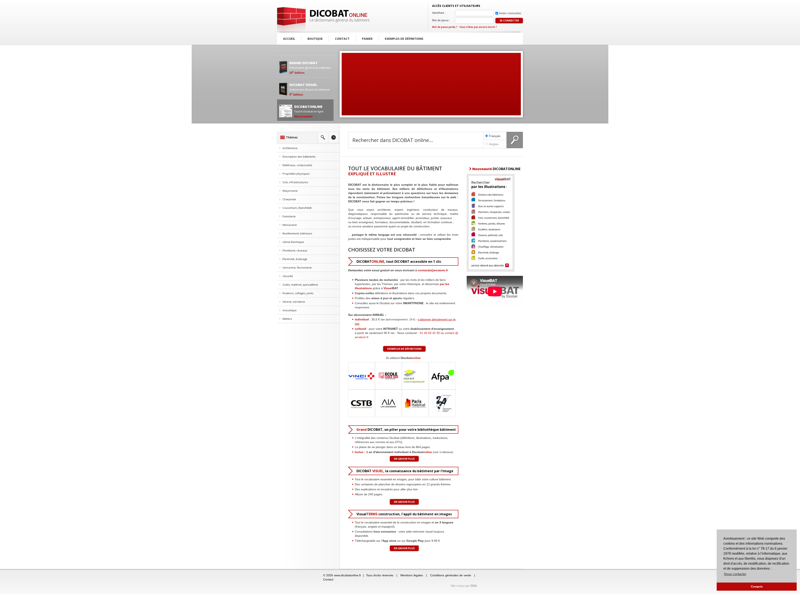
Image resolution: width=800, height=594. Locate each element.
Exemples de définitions (404, 39)
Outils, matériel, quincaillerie (300, 284)
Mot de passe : (441, 20)
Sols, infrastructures (295, 182)
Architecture (290, 148)
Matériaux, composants (297, 165)
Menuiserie (289, 225)
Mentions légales (411, 575)
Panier (367, 39)
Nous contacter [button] (735, 574)
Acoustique (289, 310)
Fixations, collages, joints (298, 293)
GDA (473, 585)
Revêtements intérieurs (297, 233)
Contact (342, 39)
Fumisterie (289, 216)
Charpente (289, 199)
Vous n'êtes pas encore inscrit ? (478, 27)
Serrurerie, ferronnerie (297, 267)
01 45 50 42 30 (430, 333)
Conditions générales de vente (450, 575)
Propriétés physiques (296, 174)
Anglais (494, 144)
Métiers (287, 319)
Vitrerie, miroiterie (293, 302)
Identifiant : (439, 12)
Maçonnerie (290, 191)
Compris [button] (757, 586)
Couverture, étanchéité (297, 208)
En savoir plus (404, 459)
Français (494, 136)
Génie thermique (293, 242)
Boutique (315, 39)
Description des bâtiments (299, 156)
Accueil (289, 39)
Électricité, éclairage (294, 259)
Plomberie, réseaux (294, 250)
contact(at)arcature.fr (433, 270)
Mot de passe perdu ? (444, 27)
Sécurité (287, 276)
